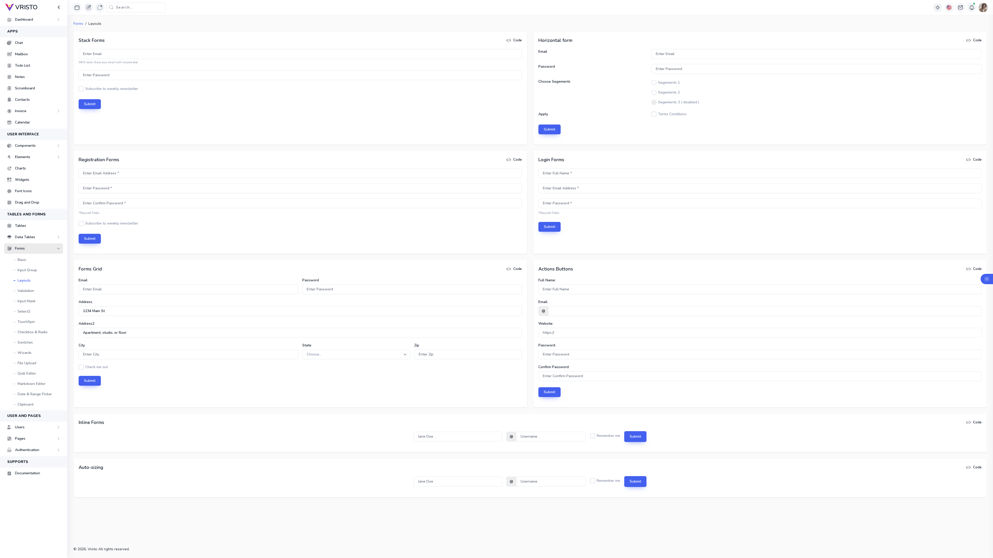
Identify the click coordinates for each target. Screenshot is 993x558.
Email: (543, 301)
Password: (547, 345)
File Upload (27, 363)
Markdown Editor (32, 383)
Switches (25, 342)
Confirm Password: (553, 367)
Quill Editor (27, 373)
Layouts (24, 280)
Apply (543, 114)
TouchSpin (26, 321)
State (306, 345)
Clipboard (25, 404)
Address (85, 301)
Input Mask (26, 301)
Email (542, 51)
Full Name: (547, 280)
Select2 (24, 311)
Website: (545, 323)
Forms (78, 23)
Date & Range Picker (35, 394)
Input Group (27, 270)
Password (546, 66)
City (82, 345)
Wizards (25, 352)
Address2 (86, 323)
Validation (26, 290)
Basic (22, 259)
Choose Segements (554, 81)
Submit (89, 104)
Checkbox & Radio (33, 332)
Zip (416, 345)
